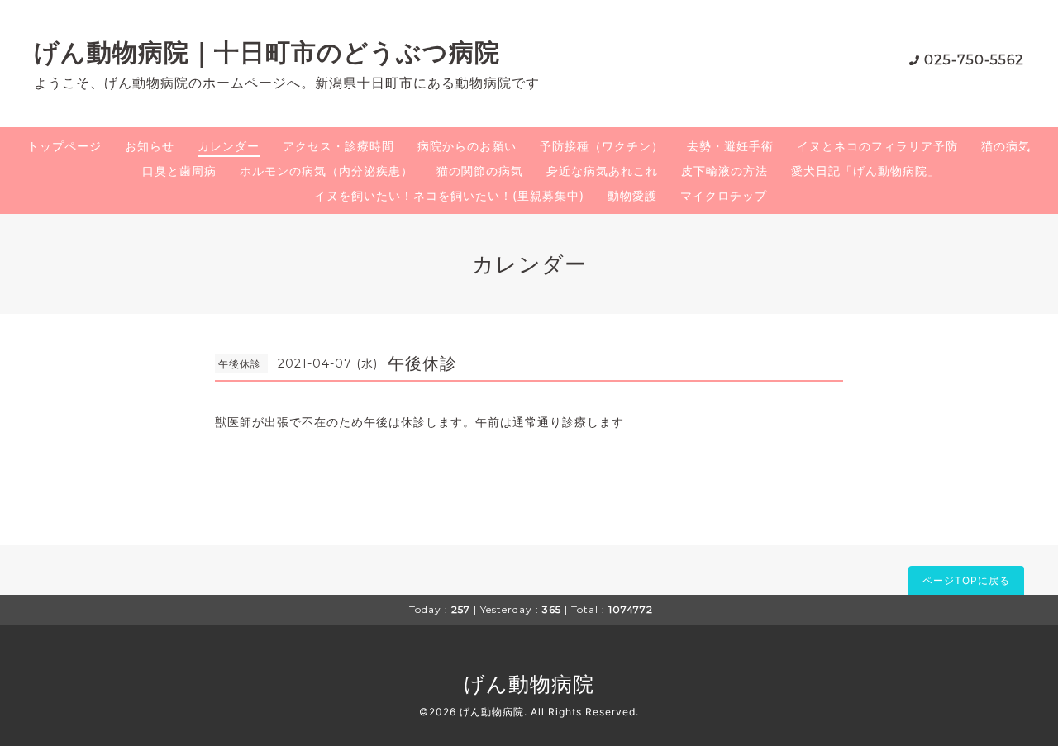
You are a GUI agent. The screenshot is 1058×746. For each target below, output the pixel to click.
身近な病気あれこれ (602, 171)
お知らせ (149, 146)
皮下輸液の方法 (724, 171)
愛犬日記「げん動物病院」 (865, 171)
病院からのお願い (467, 146)
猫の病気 (1006, 146)
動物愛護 (632, 195)
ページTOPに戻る (966, 580)
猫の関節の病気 (479, 171)
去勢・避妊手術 (730, 146)
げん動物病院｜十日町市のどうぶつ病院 (267, 52)
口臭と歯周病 (179, 171)
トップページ (64, 146)
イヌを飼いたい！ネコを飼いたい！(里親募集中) (449, 195)
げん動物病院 (529, 684)
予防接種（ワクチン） (602, 146)
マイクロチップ (723, 195)
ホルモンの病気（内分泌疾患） (326, 171)
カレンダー (229, 146)
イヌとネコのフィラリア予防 (877, 146)
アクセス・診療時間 (338, 146)
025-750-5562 (974, 60)
